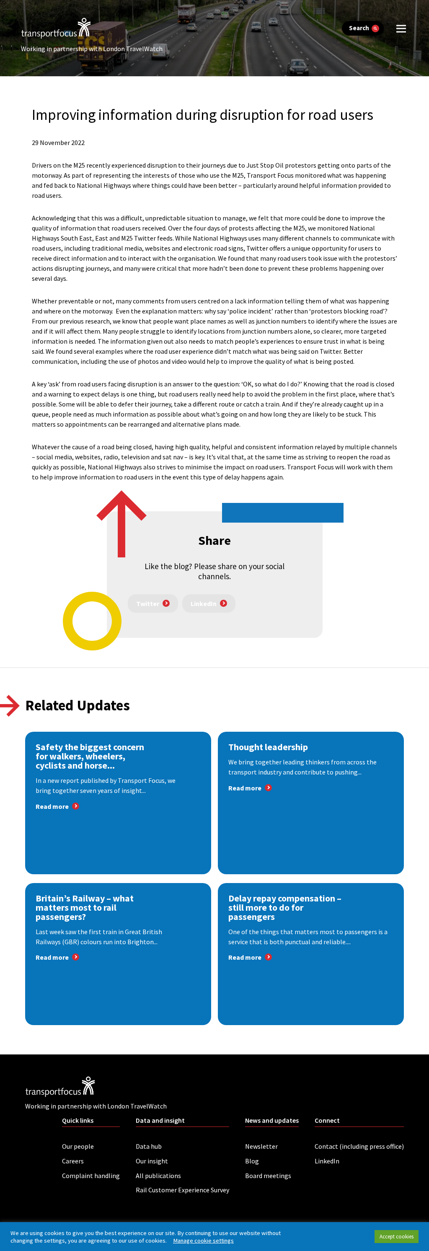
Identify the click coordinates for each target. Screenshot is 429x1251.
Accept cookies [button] (396, 1236)
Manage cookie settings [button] (203, 1240)
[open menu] (401, 28)
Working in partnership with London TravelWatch (92, 48)
